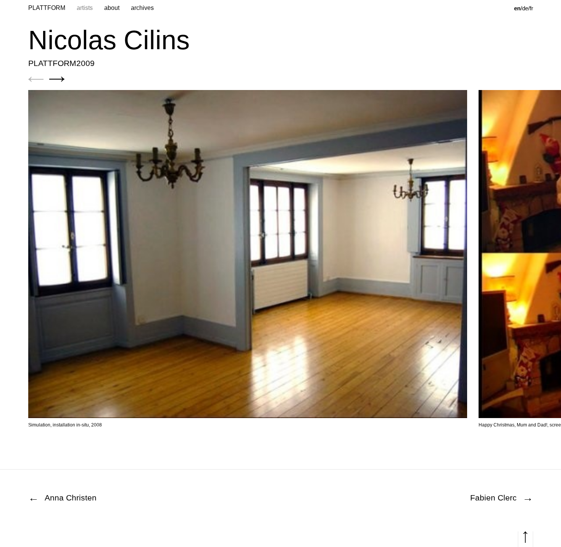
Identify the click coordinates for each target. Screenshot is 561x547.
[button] (36, 79)
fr (531, 8)
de (525, 8)
